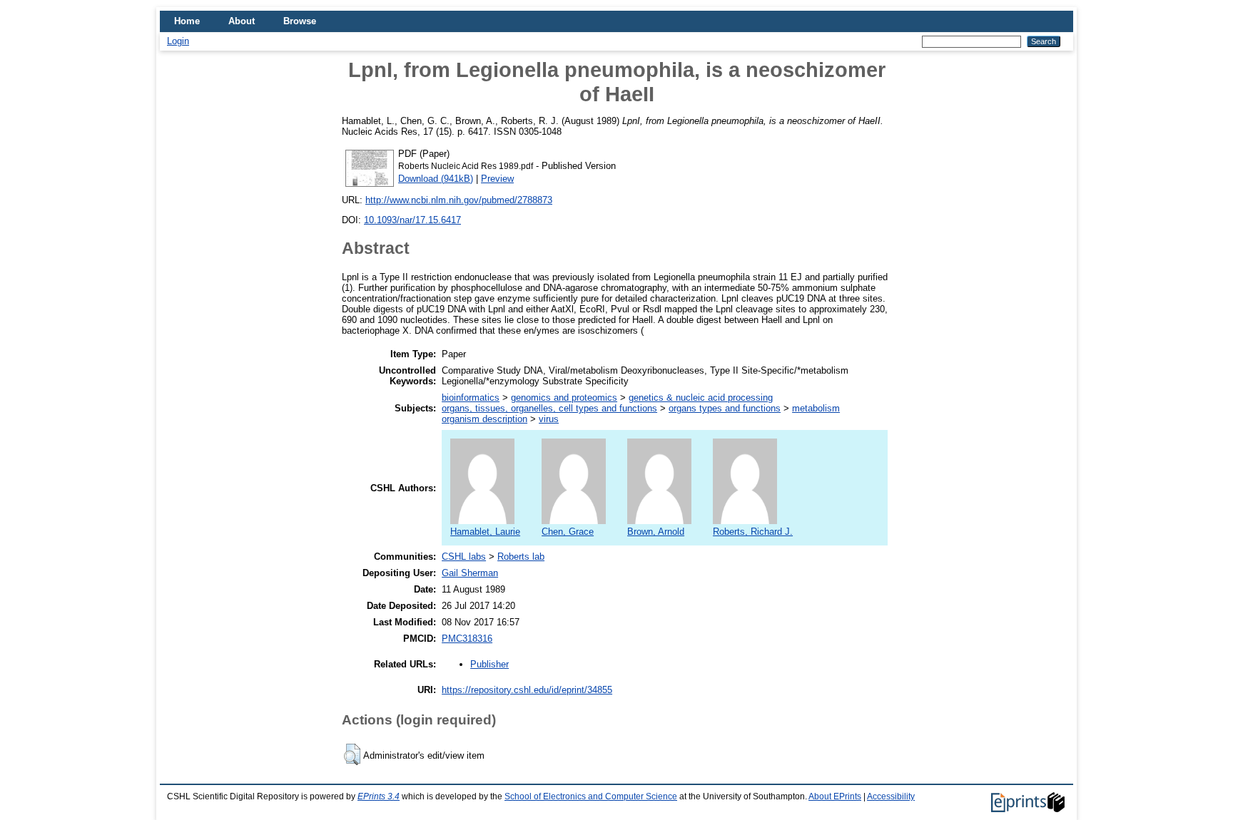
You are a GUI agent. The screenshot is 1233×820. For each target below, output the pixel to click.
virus (549, 419)
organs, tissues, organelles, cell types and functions (549, 408)
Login (178, 41)
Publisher (489, 664)
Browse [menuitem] (299, 21)
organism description (484, 419)
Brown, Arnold (655, 531)
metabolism (816, 408)
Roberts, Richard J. (753, 531)
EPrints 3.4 (378, 796)
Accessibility (891, 796)
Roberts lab (520, 556)
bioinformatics (470, 397)
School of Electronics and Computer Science (590, 796)
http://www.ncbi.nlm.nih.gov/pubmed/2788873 (458, 200)
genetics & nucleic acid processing (701, 397)
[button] (352, 754)
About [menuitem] (241, 21)
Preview (497, 178)
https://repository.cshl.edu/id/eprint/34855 (527, 690)
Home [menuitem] (187, 21)
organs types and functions (725, 408)
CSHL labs (464, 556)
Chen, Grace (568, 531)
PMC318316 (467, 638)
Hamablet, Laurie (485, 531)
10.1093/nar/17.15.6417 (412, 220)
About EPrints (834, 796)
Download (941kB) (435, 178)
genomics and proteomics (564, 397)
